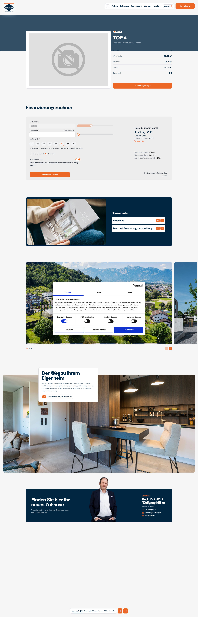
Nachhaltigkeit (136, 6)
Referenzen (124, 6)
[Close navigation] (107, 6)
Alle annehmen (128, 330)
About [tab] (130, 292)
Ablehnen (69, 330)
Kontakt (156, 6)
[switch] (87, 321)
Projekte (115, 6)
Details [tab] (99, 292)
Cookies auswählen (99, 330)
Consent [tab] (68, 292)
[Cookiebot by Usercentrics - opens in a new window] (134, 285)
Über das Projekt (77, 611)
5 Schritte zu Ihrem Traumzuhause (59, 396)
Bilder (106, 611)
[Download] (158, 220)
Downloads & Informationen (93, 611)
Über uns (147, 6)
